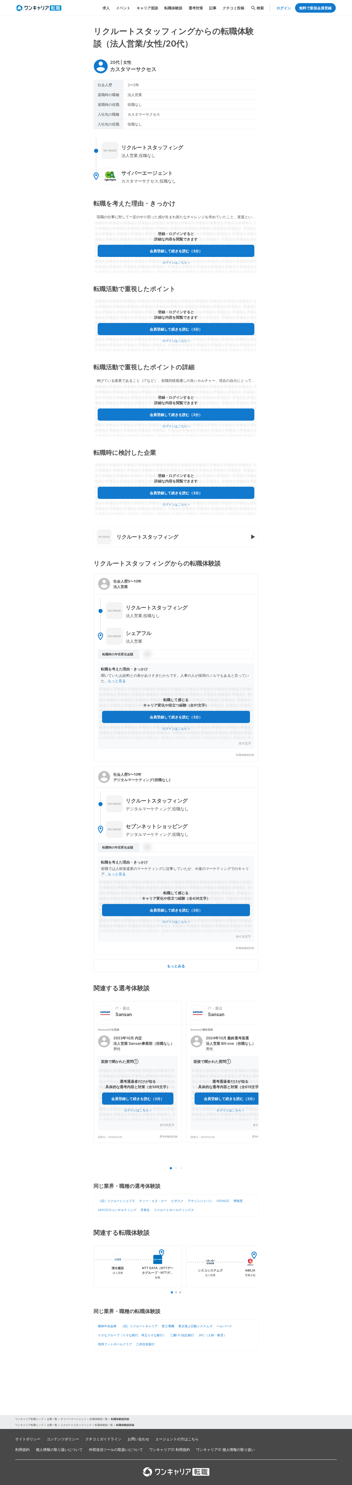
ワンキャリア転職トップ (29, 1418)
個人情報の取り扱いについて (59, 1449)
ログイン (283, 8)
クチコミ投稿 (233, 8)
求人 (106, 8)
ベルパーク (224, 1326)
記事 (212, 8)
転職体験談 (173, 8)
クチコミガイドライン (103, 1439)
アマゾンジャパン (200, 1201)
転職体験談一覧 (99, 1418)
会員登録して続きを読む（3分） (176, 251)
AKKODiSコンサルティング (117, 1210)
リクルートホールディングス (174, 1210)
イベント (123, 8)
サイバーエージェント (73, 1418)
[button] (176, 667)
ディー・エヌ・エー (153, 1201)
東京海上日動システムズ (195, 1326)
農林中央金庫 (107, 1326)
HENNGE (222, 1201)
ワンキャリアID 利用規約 (169, 1449)
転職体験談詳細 (245, 754)
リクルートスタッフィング (76, 1424)
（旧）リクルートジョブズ (116, 1201)
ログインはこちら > (176, 262)
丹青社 (145, 1210)
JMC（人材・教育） (212, 1335)
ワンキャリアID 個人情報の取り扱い (225, 1449)
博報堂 (238, 1201)
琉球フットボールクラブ (115, 1344)
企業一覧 (52, 1418)
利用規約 (22, 1449)
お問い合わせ (138, 1439)
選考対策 (196, 8)
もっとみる (176, 966)
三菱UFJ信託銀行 (182, 1335)
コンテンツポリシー (63, 1439)
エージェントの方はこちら (177, 1439)
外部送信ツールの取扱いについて (116, 1449)
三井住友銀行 (145, 1344)
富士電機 (168, 1326)
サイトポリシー (27, 1439)
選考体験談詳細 (169, 1136)
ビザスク (177, 1201)
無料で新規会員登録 (315, 8)
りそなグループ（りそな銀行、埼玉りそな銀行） (132, 1335)
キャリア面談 (147, 8)
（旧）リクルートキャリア (139, 1326)
